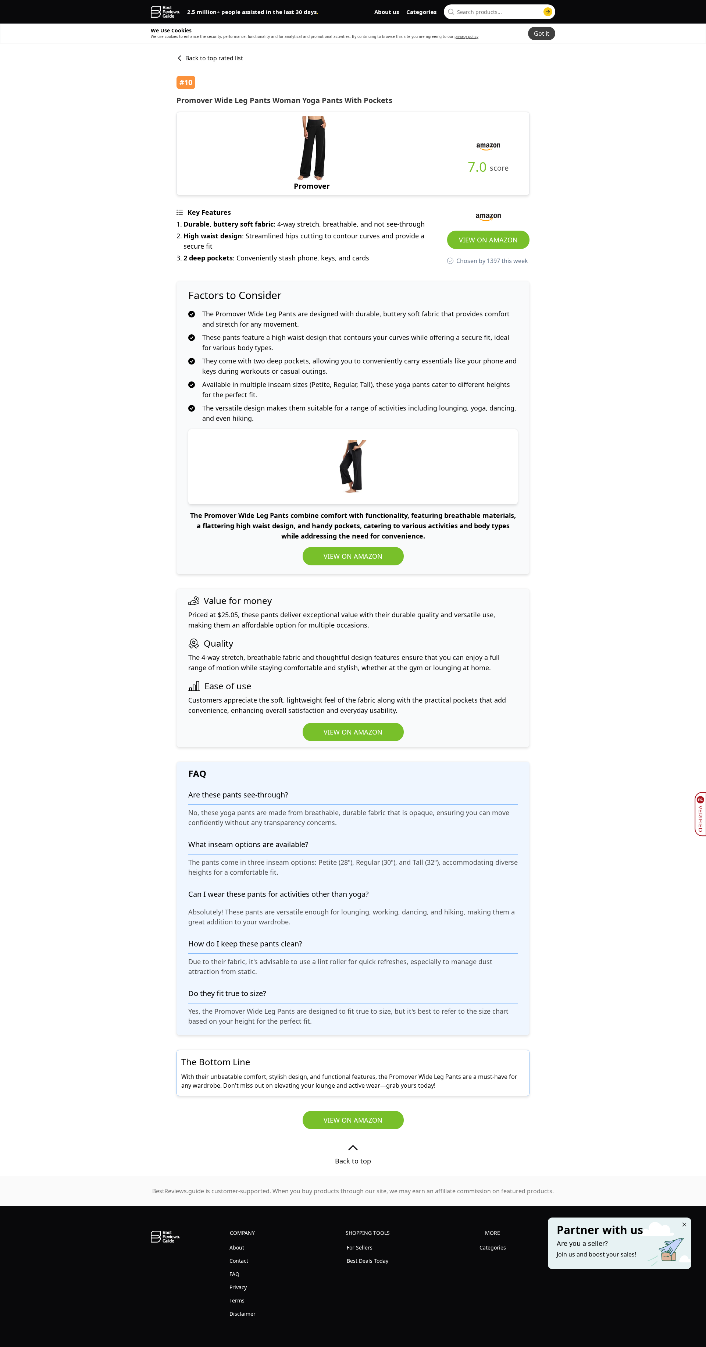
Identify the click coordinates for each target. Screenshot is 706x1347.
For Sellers (359, 1247)
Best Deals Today (367, 1260)
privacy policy (466, 36)
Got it (541, 33)
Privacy (238, 1287)
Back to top (353, 1160)
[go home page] (165, 12)
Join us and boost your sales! (596, 1254)
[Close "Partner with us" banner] (684, 1224)
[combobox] (499, 11)
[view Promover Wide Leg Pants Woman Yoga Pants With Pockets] (312, 153)
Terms (237, 1300)
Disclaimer (242, 1313)
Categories (421, 11)
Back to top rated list (214, 58)
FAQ (234, 1273)
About (236, 1247)
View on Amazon (488, 239)
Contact (238, 1260)
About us (386, 11)
